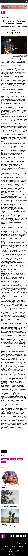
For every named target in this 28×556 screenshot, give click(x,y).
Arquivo (5, 17)
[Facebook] (2, 451)
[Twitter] (5, 451)
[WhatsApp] (24, 536)
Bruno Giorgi (5, 459)
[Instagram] (10, 536)
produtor (20, 459)
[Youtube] (21, 536)
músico (13, 459)
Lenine (3, 461)
